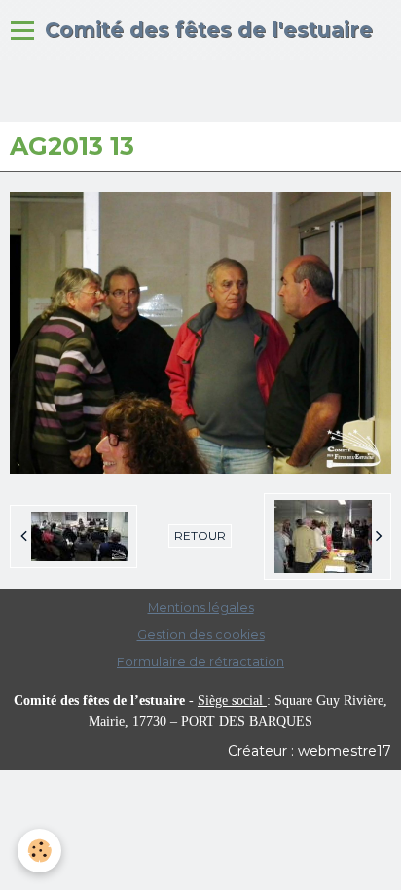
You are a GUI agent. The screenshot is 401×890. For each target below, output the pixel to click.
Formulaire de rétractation (200, 662)
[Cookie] (39, 850)
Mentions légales (201, 607)
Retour (200, 535)
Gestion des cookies (201, 634)
